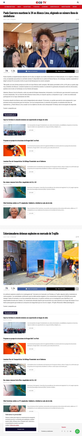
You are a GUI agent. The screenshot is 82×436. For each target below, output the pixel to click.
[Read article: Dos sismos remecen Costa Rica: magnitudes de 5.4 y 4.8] (14, 192)
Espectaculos (54, 7)
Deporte (14, 19)
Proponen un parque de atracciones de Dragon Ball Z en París (21, 140)
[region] (20, 422)
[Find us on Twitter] (64, 431)
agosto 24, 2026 (8, 122)
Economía (45, 7)
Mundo (75, 7)
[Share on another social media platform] (77, 71)
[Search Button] (78, 2)
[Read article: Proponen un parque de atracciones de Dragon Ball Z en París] (14, 150)
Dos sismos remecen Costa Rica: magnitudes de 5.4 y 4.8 (19, 182)
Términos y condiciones (47, 431)
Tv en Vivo (36, 7)
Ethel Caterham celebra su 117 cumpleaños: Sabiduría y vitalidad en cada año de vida (27, 203)
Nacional (14, 237)
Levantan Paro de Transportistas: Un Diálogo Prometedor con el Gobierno (24, 161)
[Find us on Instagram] (67, 431)
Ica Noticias (27, 7)
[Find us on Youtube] (70, 431)
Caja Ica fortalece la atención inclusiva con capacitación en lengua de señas (25, 120)
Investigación (66, 7)
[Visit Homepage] (41, 2)
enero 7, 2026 (6, 19)
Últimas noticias (10, 7)
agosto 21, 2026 (8, 205)
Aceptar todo (21, 429)
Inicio (19, 7)
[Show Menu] (4, 2)
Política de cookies (14, 425)
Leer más (32, 130)
